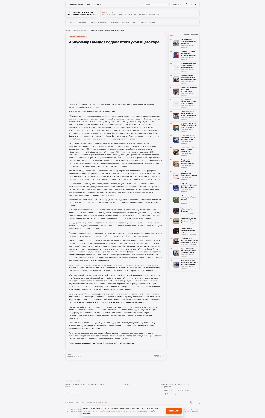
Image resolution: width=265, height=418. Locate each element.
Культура (92, 22)
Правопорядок (114, 22)
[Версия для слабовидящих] (191, 4)
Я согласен (174, 411)
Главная (68, 30)
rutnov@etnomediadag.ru (169, 394)
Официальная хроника (80, 30)
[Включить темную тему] (186, 4)
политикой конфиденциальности (109, 411)
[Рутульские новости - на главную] (81, 13)
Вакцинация (126, 22)
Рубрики (152, 22)
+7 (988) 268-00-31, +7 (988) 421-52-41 (175, 390)
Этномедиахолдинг (76, 4)
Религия (143, 22)
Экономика (82, 22)
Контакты (97, 4)
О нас (89, 4)
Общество (71, 22)
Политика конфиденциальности (97, 402)
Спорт (135, 22)
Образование (102, 22)
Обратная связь (80, 402)
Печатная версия (176, 4)
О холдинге (69, 402)
